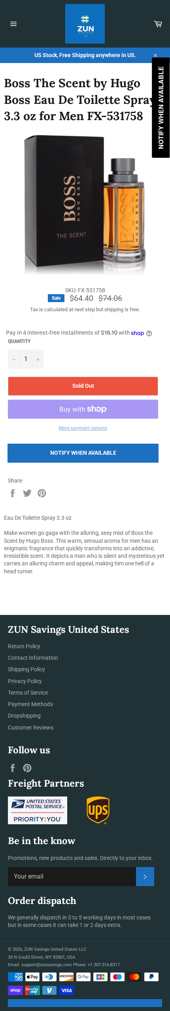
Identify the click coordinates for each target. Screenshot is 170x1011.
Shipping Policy (26, 669)
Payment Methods (30, 704)
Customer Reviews (30, 727)
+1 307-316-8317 (104, 964)
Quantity (19, 341)
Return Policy (24, 646)
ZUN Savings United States (50, 949)
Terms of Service (28, 692)
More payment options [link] (83, 428)
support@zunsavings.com (46, 964)
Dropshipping (24, 715)
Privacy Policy (25, 681)
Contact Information (33, 658)
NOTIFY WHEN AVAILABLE (83, 453)
